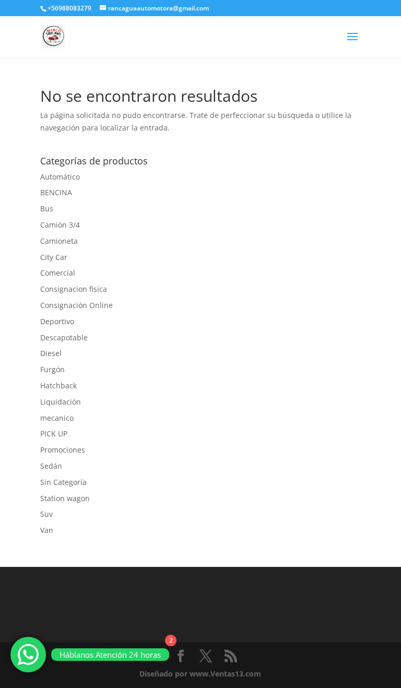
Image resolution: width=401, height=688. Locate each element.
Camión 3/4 (60, 225)
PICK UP (53, 433)
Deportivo (57, 321)
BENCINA (56, 192)
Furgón (52, 369)
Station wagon (65, 498)
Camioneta (59, 241)
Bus (46, 208)
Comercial (57, 273)
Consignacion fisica (73, 289)
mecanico (57, 418)
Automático (60, 177)
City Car (53, 257)
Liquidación (60, 402)
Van (46, 530)
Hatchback (58, 385)
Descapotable (64, 337)
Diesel (51, 353)
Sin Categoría (63, 482)
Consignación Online (76, 305)
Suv (46, 514)
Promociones (62, 450)
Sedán (51, 466)
